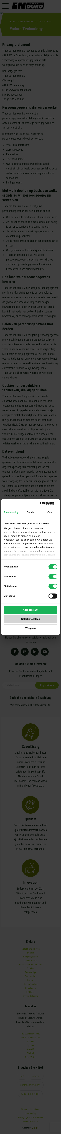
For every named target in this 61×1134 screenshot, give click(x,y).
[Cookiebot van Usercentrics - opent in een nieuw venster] (43, 503)
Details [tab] (30, 512)
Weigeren (30, 628)
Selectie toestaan (30, 619)
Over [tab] (50, 512)
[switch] (52, 576)
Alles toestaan (30, 609)
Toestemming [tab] (11, 512)
